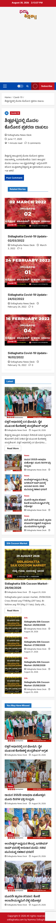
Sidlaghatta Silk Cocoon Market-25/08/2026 (13, 685)
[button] (5, 86)
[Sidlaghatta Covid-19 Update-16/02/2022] (28, 330)
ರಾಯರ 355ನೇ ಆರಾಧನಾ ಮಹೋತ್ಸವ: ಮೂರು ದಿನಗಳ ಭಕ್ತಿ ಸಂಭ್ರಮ (13, 462)
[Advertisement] (28, 51)
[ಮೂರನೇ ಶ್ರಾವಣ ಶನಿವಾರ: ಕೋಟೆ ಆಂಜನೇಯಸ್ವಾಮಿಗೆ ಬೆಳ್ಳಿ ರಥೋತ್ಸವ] (28, 876)
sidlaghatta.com (15, 919)
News (10, 414)
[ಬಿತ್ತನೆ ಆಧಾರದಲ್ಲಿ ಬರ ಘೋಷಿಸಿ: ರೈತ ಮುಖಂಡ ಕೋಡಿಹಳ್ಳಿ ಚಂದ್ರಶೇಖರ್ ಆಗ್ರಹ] (28, 402)
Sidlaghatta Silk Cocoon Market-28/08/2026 (13, 624)
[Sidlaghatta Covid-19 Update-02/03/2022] (28, 213)
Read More (14, 449)
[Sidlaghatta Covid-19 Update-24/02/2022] (28, 271)
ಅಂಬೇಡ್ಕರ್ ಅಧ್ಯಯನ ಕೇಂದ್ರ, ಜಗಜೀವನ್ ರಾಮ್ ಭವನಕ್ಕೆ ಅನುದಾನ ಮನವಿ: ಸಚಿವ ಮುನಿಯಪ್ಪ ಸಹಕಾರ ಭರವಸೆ (13, 482)
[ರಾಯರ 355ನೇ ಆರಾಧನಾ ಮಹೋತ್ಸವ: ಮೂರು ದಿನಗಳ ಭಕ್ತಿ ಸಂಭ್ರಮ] (28, 775)
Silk (9, 576)
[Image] (7, 112)
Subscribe (46, 86)
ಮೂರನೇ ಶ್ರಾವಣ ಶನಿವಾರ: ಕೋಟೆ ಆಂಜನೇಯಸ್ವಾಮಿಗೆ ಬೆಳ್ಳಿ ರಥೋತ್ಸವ (13, 503)
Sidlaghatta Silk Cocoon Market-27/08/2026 (13, 645)
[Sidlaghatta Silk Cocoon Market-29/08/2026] (28, 564)
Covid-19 (15, 113)
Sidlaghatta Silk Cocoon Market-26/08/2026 (13, 665)
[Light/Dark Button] (20, 86)
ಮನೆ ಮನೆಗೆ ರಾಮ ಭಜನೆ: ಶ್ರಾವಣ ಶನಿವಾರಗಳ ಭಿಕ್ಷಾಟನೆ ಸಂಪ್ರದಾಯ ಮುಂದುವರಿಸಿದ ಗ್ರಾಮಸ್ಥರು (13, 523)
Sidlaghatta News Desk (19, 134)
